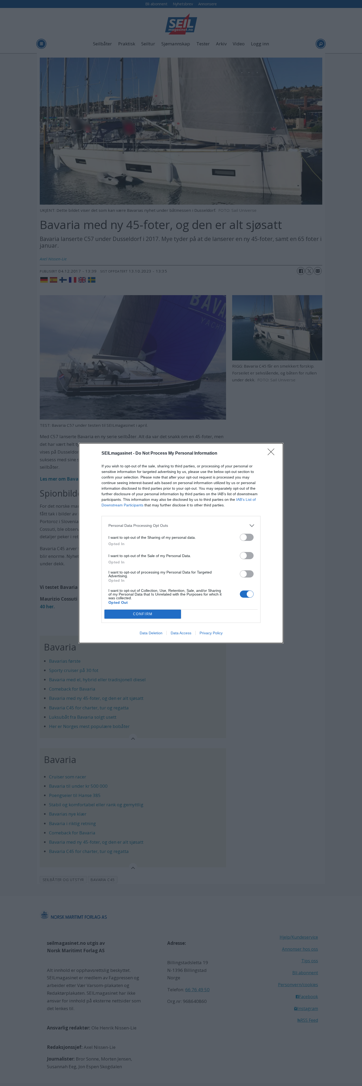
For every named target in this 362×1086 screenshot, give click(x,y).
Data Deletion (151, 633)
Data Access (181, 633)
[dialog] (181, 543)
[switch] (247, 537)
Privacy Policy (211, 633)
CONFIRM (143, 614)
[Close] (273, 454)
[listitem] (181, 525)
